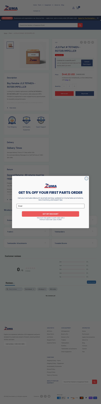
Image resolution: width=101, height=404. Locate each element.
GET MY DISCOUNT (50, 214)
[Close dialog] (86, 178)
